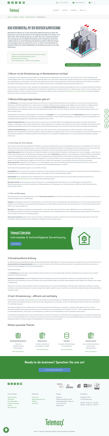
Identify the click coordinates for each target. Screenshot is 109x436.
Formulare (35, 403)
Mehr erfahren (16, 244)
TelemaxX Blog (12, 397)
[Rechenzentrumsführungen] (106, 126)
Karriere (10, 405)
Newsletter (11, 399)
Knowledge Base (12, 401)
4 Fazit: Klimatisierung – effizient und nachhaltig (25, 60)
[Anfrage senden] (106, 111)
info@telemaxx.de (79, 2)
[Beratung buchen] (106, 121)
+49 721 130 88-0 (63, 2)
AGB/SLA (34, 401)
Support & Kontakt (13, 403)
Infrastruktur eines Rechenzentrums (76, 91)
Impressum (35, 397)
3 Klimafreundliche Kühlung (19, 58)
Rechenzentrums (33, 300)
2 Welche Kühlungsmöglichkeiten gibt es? (23, 56)
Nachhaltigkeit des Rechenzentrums (18, 179)
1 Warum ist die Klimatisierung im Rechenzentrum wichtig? (28, 54)
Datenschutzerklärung (38, 399)
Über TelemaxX (12, 407)
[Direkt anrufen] (106, 116)
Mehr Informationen (18, 351)
